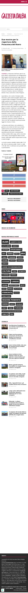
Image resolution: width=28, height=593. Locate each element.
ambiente (15, 246)
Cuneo (14, 271)
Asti (3, 254)
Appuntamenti (16, 249)
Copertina (20, 260)
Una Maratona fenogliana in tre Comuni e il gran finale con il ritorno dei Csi (17, 327)
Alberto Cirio (15, 242)
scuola (19, 304)
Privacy (24, 588)
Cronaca (15, 48)
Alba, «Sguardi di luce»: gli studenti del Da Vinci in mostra (17, 383)
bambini (10, 253)
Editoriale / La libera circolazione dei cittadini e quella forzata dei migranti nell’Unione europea (16, 403)
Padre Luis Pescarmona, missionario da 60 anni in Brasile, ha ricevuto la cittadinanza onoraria (16, 336)
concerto (12, 260)
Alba (5, 241)
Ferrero (13, 275)
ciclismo (5, 260)
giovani (5, 282)
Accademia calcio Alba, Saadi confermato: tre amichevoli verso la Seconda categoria (17, 375)
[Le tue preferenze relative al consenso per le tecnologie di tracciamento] (2, 590)
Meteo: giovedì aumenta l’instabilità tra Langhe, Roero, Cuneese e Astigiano (17, 366)
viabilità (5, 314)
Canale (4, 257)
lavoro (5, 285)
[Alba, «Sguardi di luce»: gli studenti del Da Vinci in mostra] (5, 386)
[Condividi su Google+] (14, 186)
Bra (23, 253)
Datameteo (22, 271)
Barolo (17, 253)
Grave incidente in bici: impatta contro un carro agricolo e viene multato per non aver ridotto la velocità (17, 356)
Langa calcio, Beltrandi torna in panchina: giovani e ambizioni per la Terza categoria (17, 393)
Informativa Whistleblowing (20, 590)
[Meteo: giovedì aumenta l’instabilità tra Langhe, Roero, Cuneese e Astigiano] (5, 368)
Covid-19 (4, 263)
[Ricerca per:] (14, 29)
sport (4, 308)
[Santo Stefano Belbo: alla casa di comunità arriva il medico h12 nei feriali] (5, 348)
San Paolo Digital (12, 577)
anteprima (5, 249)
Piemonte (7, 292)
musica (10, 288)
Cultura (6, 271)
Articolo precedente (14, 198)
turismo (18, 308)
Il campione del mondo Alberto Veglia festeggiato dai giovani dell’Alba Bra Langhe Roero (17, 413)
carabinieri (12, 257)
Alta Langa (6, 246)
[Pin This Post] (14, 182)
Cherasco (20, 257)
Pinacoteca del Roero (16, 193)
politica (16, 292)
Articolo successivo (14, 200)
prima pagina (6, 296)
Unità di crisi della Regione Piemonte (11, 311)
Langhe (15, 281)
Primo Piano (20, 48)
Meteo (23, 285)
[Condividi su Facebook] (14, 175)
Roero (5, 304)
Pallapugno (18, 288)
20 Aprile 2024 (6, 48)
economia (5, 275)
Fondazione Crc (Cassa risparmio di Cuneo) (12, 278)
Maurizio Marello (14, 285)
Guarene (5, 193)
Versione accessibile (7, 50)
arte (7, 190)
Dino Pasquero (15, 190)
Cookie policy (19, 588)
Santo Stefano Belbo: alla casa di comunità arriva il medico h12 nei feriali (17, 346)
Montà (4, 288)
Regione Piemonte (11, 300)
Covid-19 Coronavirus (12, 267)
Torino (10, 308)
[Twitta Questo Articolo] (14, 179)
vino (11, 314)
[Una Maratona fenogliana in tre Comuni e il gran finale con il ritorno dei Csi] (5, 328)
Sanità (12, 304)
